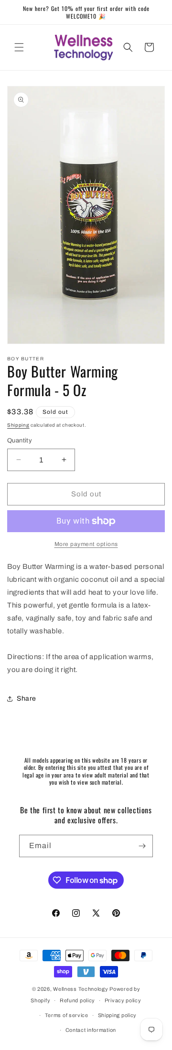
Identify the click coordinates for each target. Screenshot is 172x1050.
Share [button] (26, 698)
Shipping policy (117, 1015)
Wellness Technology (80, 989)
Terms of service (66, 1015)
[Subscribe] (141, 846)
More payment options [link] (86, 544)
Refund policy (77, 1000)
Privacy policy (123, 1000)
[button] (19, 47)
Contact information (90, 1030)
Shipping (18, 425)
